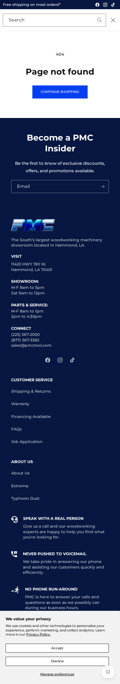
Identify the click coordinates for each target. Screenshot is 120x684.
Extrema (19, 485)
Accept (57, 648)
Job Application (27, 441)
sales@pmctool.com (31, 345)
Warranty (20, 403)
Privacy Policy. (38, 634)
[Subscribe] (102, 186)
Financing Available (31, 416)
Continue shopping (60, 92)
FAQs (16, 429)
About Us (20, 473)
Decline (57, 661)
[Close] (113, 20)
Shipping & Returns (31, 391)
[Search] (91, 20)
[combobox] (54, 20)
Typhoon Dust (25, 498)
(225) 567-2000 (25, 334)
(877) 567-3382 (25, 340)
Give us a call (36, 526)
